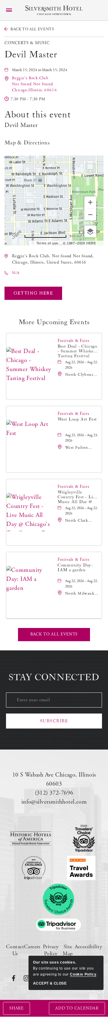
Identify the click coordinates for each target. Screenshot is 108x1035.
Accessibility (88, 946)
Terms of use (47, 243)
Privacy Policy (51, 950)
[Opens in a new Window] (30, 838)
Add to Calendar (77, 1008)
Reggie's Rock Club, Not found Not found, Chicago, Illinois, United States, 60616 (53, 259)
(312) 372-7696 (54, 793)
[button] (34, 84)
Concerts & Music (27, 43)
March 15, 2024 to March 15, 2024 (39, 70)
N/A (15, 273)
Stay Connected (54, 677)
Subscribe (54, 720)
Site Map (68, 950)
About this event (37, 115)
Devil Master (30, 55)
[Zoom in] (90, 202)
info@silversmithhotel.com (54, 802)
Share (16, 1008)
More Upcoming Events (54, 322)
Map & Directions (27, 143)
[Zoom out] (90, 215)
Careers (32, 946)
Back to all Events (32, 29)
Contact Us (15, 950)
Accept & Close (50, 983)
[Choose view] (90, 231)
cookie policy (83, 974)
